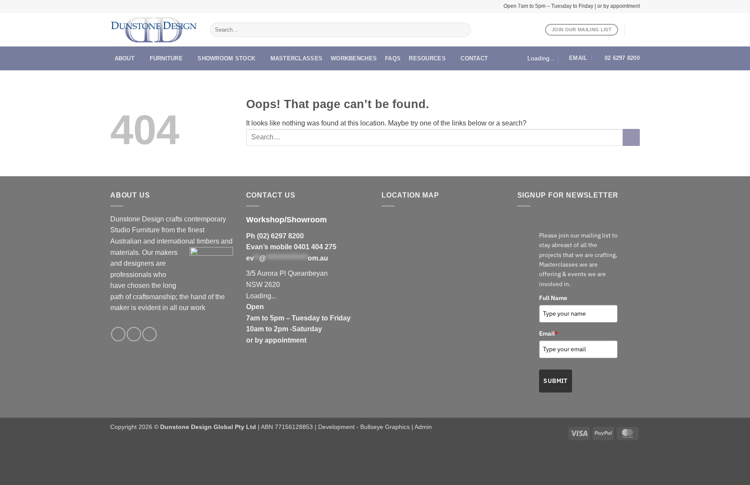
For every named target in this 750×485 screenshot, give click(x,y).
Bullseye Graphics (385, 426)
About (125, 58)
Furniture (166, 58)
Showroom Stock (226, 58)
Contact (474, 58)
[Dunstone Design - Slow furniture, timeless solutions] (153, 30)
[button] (635, 30)
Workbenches (354, 58)
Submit (555, 381)
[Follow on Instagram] (134, 334)
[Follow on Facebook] (118, 334)
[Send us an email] (149, 334)
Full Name (553, 298)
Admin (423, 426)
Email (548, 333)
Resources (427, 58)
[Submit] (462, 30)
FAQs (393, 58)
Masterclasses (296, 58)
